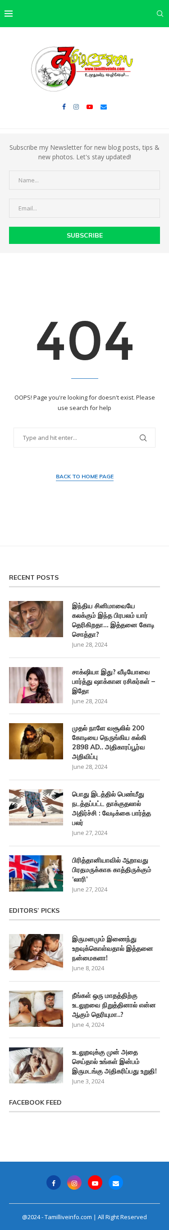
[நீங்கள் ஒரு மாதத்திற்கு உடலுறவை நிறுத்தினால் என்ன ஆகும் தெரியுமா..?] (36, 1009)
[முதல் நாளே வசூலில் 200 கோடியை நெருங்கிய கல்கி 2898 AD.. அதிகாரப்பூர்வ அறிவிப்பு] (36, 741)
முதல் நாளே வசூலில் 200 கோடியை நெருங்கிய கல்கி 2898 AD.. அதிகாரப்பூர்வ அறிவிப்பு (109, 742)
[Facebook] (64, 107)
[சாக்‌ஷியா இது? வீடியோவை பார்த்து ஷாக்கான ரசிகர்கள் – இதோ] (36, 685)
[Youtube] (90, 107)
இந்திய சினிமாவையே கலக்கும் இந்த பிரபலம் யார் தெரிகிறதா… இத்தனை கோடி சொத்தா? (113, 620)
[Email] (103, 107)
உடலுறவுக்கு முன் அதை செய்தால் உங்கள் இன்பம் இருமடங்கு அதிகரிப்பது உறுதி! (114, 1061)
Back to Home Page (85, 476)
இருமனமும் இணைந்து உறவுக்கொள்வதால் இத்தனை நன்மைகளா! (112, 948)
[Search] (159, 13)
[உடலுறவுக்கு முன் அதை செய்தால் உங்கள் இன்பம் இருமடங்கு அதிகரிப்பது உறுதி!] (36, 1065)
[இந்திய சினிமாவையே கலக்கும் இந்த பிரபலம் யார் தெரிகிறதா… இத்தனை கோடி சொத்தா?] (36, 619)
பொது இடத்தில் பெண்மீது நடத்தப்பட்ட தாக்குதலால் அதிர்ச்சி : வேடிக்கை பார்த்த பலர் (111, 808)
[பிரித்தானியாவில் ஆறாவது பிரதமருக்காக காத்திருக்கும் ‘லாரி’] (36, 873)
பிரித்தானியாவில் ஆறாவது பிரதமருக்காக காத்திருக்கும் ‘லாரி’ (111, 869)
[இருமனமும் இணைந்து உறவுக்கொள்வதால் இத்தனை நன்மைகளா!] (36, 952)
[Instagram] (76, 107)
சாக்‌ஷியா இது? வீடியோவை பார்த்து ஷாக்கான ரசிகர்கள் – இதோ (113, 681)
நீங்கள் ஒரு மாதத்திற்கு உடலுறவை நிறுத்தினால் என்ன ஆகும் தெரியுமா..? (114, 1005)
